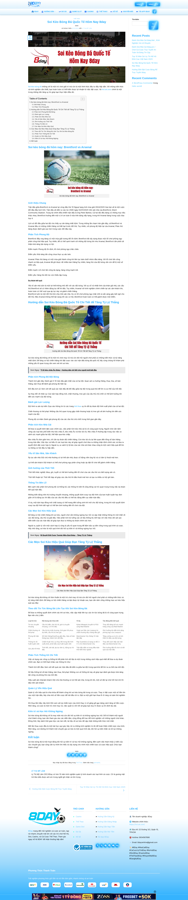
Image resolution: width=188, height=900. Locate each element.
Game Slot (77, 12)
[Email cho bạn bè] (77, 755)
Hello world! (137, 86)
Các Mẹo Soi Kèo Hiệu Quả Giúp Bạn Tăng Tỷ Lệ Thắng (53, 129)
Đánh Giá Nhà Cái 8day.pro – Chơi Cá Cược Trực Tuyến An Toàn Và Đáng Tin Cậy (144, 50)
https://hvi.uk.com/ (137, 824)
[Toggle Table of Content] (81, 99)
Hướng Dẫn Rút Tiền (106, 832)
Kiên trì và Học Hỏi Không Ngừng (46, 138)
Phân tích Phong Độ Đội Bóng (44, 112)
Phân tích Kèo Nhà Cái (43, 117)
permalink (97, 762)
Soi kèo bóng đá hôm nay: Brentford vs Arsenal (49, 102)
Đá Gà (64, 12)
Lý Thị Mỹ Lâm (87, 28)
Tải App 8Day (103, 837)
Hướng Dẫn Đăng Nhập (107, 822)
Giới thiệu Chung (40, 104)
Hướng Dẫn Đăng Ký (106, 816)
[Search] (154, 11)
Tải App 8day (144, 12)
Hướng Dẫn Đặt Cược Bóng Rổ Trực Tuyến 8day (52, 789)
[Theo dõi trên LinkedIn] (109, 845)
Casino (90, 12)
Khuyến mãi (128, 12)
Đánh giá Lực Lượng (42, 114)
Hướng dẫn (49, 12)
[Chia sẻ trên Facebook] (69, 755)
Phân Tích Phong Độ (41, 107)
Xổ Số (115, 12)
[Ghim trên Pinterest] (81, 755)
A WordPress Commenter (142, 83)
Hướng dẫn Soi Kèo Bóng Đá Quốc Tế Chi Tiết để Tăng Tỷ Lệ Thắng (57, 109)
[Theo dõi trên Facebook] (97, 845)
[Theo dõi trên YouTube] (113, 845)
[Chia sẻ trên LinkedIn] (84, 755)
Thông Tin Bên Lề (41, 124)
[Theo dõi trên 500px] (117, 845)
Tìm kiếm (135, 19)
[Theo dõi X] (101, 845)
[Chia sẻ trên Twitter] (73, 755)
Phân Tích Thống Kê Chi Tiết (45, 134)
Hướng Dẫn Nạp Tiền (106, 827)
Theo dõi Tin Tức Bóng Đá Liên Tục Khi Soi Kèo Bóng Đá (54, 131)
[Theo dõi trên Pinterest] (105, 845)
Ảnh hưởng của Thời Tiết (43, 121)
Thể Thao (103, 12)
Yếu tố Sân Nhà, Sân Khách (44, 119)
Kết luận (34, 141)
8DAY (36, 12)
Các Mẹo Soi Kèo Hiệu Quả (44, 126)
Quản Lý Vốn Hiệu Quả (43, 136)
